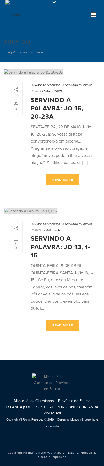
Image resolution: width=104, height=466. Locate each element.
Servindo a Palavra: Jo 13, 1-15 (60, 247)
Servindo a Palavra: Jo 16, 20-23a (57, 108)
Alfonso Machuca (47, 85)
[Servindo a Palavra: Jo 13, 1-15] (52, 211)
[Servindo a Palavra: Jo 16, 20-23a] (52, 72)
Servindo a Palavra (78, 85)
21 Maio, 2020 (52, 91)
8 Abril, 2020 (51, 230)
